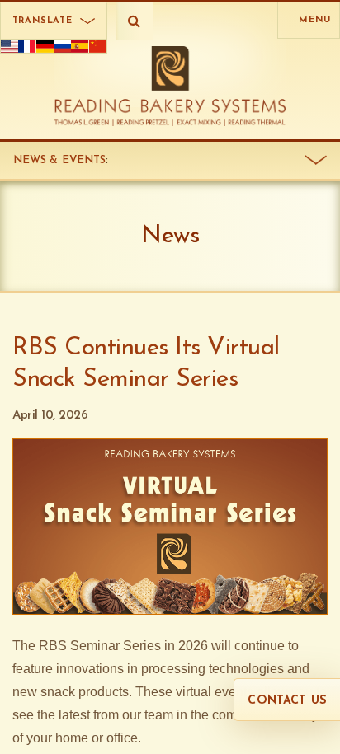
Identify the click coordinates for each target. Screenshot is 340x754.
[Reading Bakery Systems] (170, 86)
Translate (42, 21)
